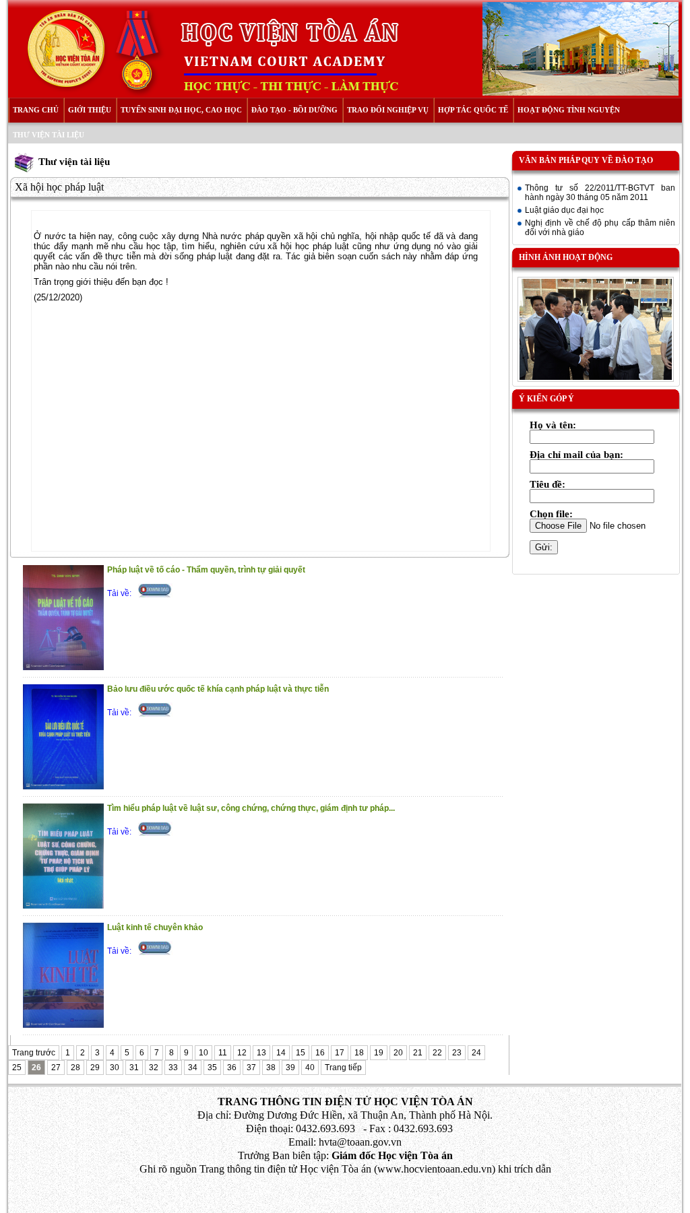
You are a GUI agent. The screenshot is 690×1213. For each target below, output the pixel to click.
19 (378, 1052)
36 (232, 1067)
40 (310, 1067)
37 (251, 1067)
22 (437, 1052)
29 (95, 1067)
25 (17, 1067)
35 (212, 1067)
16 (320, 1052)
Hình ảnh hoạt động (566, 257)
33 (173, 1067)
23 (457, 1052)
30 (114, 1067)
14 (281, 1052)
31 (134, 1067)
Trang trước (33, 1052)
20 (398, 1052)
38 (271, 1067)
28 (75, 1067)
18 (359, 1052)
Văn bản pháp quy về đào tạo (586, 160)
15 (300, 1052)
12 (242, 1052)
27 (56, 1067)
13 (261, 1052)
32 (153, 1067)
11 (222, 1052)
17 (339, 1052)
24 (476, 1052)
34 (192, 1067)
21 (417, 1052)
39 (290, 1067)
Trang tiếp (343, 1067)
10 (203, 1052)
